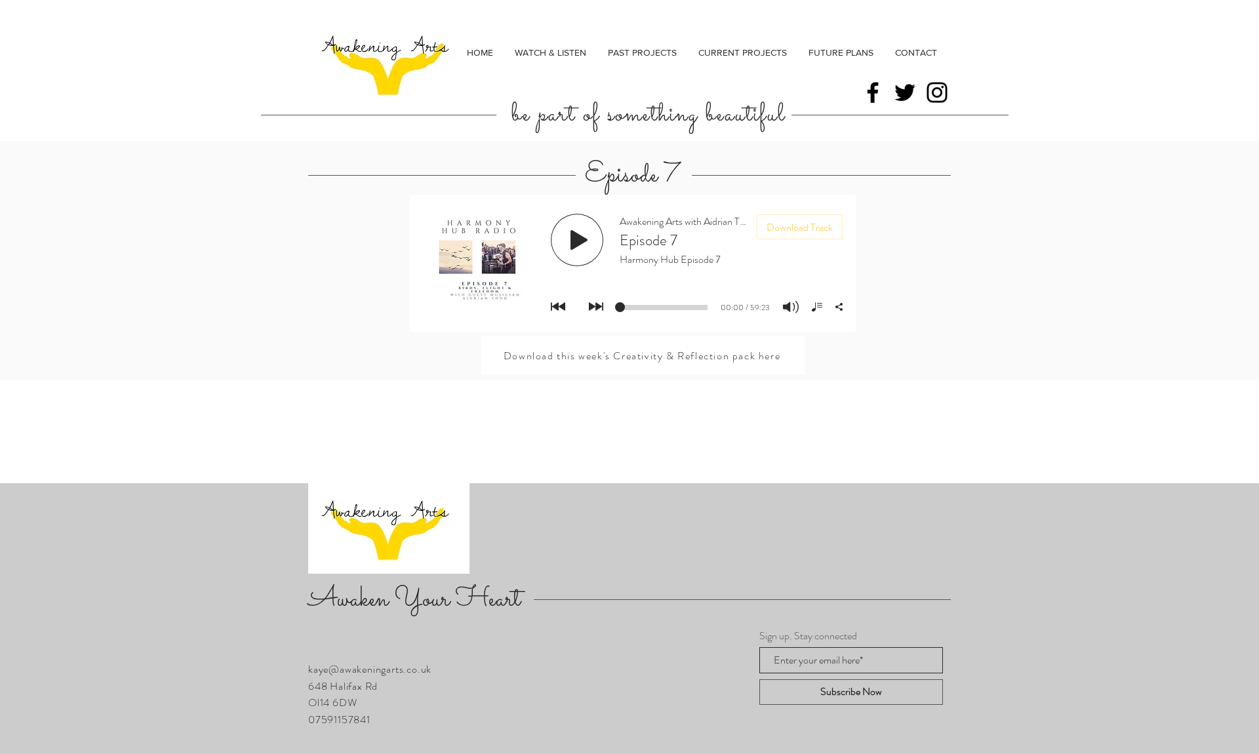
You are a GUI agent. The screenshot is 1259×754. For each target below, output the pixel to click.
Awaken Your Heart (414, 600)
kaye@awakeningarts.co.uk (369, 669)
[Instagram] (937, 92)
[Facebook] (873, 92)
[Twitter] (905, 92)
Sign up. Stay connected (808, 636)
